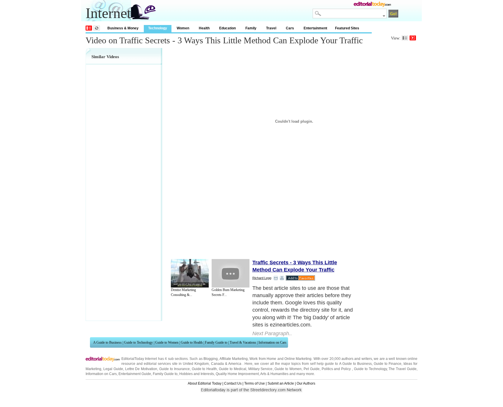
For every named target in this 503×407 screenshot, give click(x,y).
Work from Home (262, 359)
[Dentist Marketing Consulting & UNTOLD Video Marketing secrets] (190, 273)
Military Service (260, 369)
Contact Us (233, 383)
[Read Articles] (405, 37)
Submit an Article (281, 383)
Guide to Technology (138, 342)
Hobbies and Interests (196, 374)
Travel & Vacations (243, 342)
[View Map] (96, 28)
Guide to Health (192, 342)
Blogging (210, 359)
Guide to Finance (387, 364)
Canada (217, 364)
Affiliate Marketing (233, 359)
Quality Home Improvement (237, 374)
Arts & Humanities (274, 374)
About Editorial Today (205, 383)
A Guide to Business (107, 342)
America (234, 364)
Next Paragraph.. (272, 333)
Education (227, 28)
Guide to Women (166, 342)
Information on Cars (272, 342)
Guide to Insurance (174, 369)
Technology (157, 28)
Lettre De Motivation (141, 369)
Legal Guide (113, 369)
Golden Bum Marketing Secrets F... (228, 292)
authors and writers (356, 359)
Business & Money (123, 28)
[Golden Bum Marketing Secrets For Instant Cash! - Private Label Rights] (230, 273)
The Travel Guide (403, 369)
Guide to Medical (232, 369)
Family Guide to (216, 342)
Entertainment (315, 28)
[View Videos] (413, 37)
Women (183, 28)
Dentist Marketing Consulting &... (183, 292)
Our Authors (306, 383)
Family (250, 28)
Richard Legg (261, 278)
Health (204, 28)
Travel (271, 28)
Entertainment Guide (134, 374)
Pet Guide (312, 369)
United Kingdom (196, 364)
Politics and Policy (337, 369)
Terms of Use (254, 383)
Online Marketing (297, 359)
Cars (290, 28)
